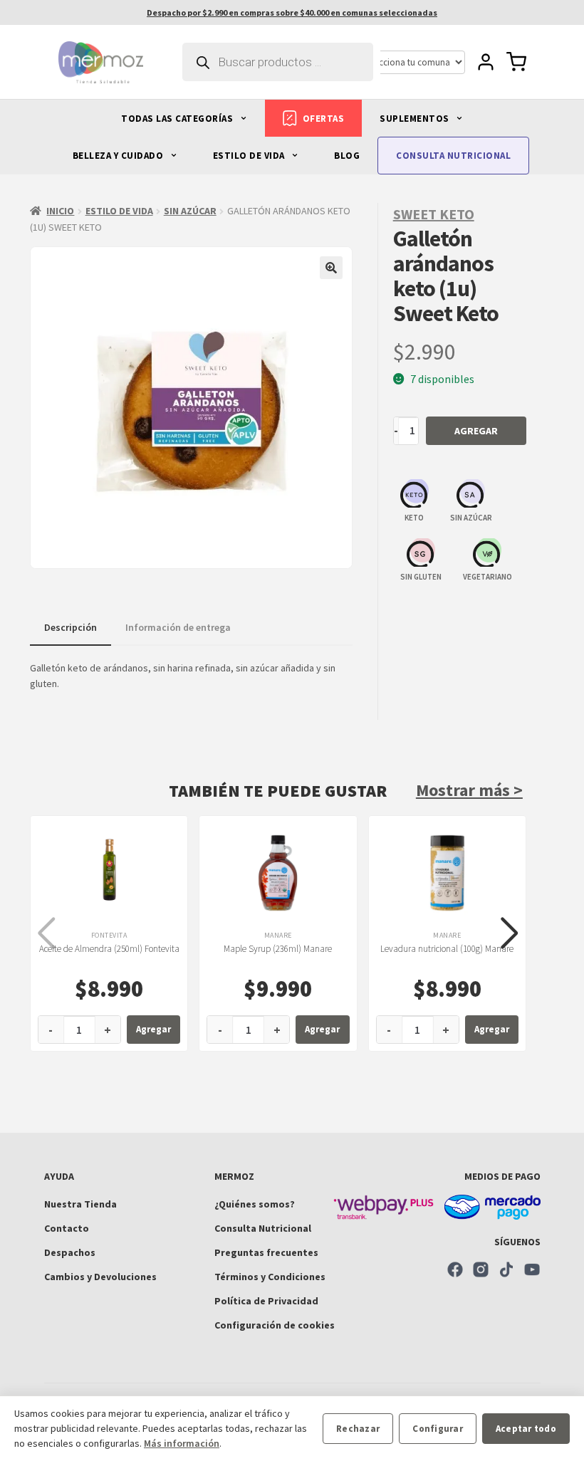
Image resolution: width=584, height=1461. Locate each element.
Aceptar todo (526, 1429)
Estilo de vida (119, 210)
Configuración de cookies (274, 1325)
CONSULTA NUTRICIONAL (453, 156)
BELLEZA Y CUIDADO (119, 156)
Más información (181, 1443)
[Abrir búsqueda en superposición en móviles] (277, 62)
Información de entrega (178, 627)
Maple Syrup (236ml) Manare (278, 949)
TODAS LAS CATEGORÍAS (178, 118)
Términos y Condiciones (269, 1276)
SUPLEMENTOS (416, 118)
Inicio (60, 210)
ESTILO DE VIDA (250, 156)
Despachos (69, 1252)
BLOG (347, 156)
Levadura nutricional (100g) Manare (446, 949)
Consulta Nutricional (262, 1228)
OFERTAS (324, 118)
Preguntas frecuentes (266, 1252)
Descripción (70, 627)
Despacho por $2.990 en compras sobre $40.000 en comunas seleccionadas (292, 12)
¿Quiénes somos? (254, 1204)
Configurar (437, 1429)
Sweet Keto (433, 214)
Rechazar (358, 1429)
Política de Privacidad (266, 1300)
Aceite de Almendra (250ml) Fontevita (109, 949)
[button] (331, 267)
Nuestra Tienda (80, 1204)
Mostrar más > (469, 790)
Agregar (476, 430)
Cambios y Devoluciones (100, 1276)
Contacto (66, 1228)
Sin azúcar (190, 210)
